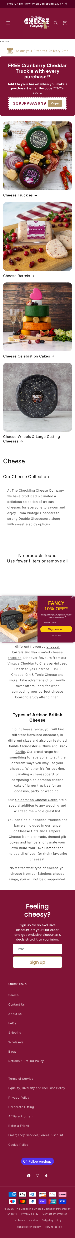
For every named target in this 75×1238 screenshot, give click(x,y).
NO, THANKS (56, 635)
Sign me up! (56, 629)
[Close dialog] (73, 598)
